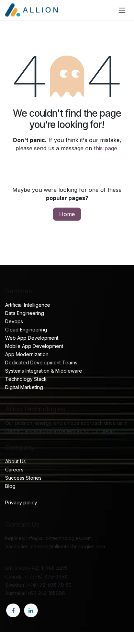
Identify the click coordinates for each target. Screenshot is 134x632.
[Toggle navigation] (122, 10)
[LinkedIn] (31, 610)
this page (105, 148)
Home (67, 214)
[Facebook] (13, 610)
